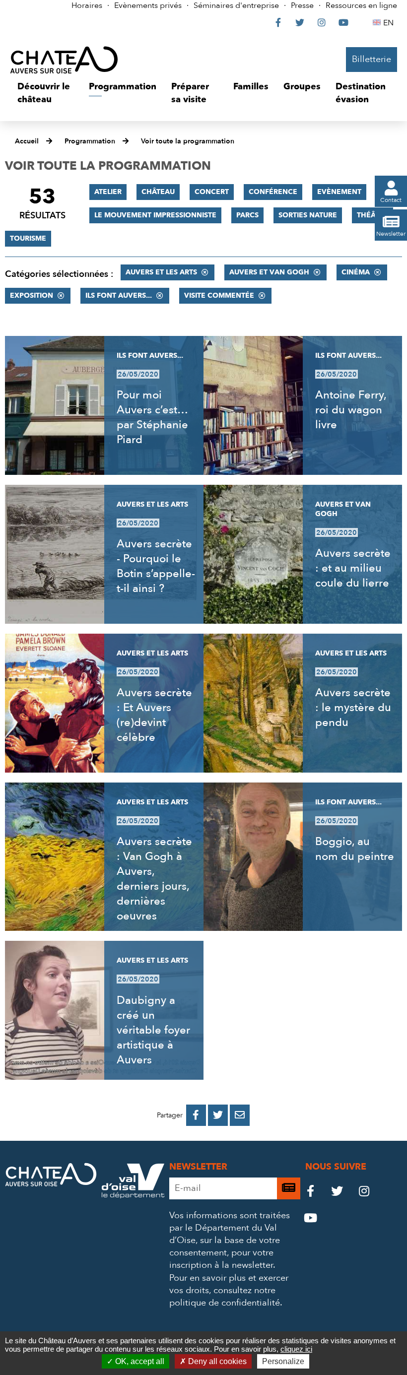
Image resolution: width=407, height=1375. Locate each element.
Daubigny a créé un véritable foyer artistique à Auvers (153, 1030)
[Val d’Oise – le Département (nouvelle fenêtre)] (133, 1195)
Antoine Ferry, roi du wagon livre (350, 410)
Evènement (339, 191)
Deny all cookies (216, 1361)
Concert (212, 191)
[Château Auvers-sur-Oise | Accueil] (64, 59)
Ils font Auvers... (118, 295)
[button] (45, 93)
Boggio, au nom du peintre (354, 849)
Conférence (273, 191)
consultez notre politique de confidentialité (224, 1296)
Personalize (283, 1361)
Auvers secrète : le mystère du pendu (353, 707)
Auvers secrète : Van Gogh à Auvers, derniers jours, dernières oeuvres (154, 878)
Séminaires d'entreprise (236, 5)
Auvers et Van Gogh (269, 272)
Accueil (27, 141)
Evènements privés (148, 5)
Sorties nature (307, 215)
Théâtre (372, 215)
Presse (302, 5)
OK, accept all (138, 1361)
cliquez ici (296, 1349)
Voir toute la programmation (187, 141)
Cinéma (355, 272)
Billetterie (371, 59)
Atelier (108, 191)
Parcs (247, 215)
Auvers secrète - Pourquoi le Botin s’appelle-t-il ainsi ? (156, 566)
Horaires (86, 5)
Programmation (90, 141)
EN (390, 22)
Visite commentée (219, 295)
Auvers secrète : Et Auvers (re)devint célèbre (154, 715)
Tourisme (28, 238)
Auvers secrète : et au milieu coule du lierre (353, 568)
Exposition (31, 295)
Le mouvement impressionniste (155, 215)
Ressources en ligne (361, 5)
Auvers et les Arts (161, 272)
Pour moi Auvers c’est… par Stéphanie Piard (152, 417)
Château (158, 191)
